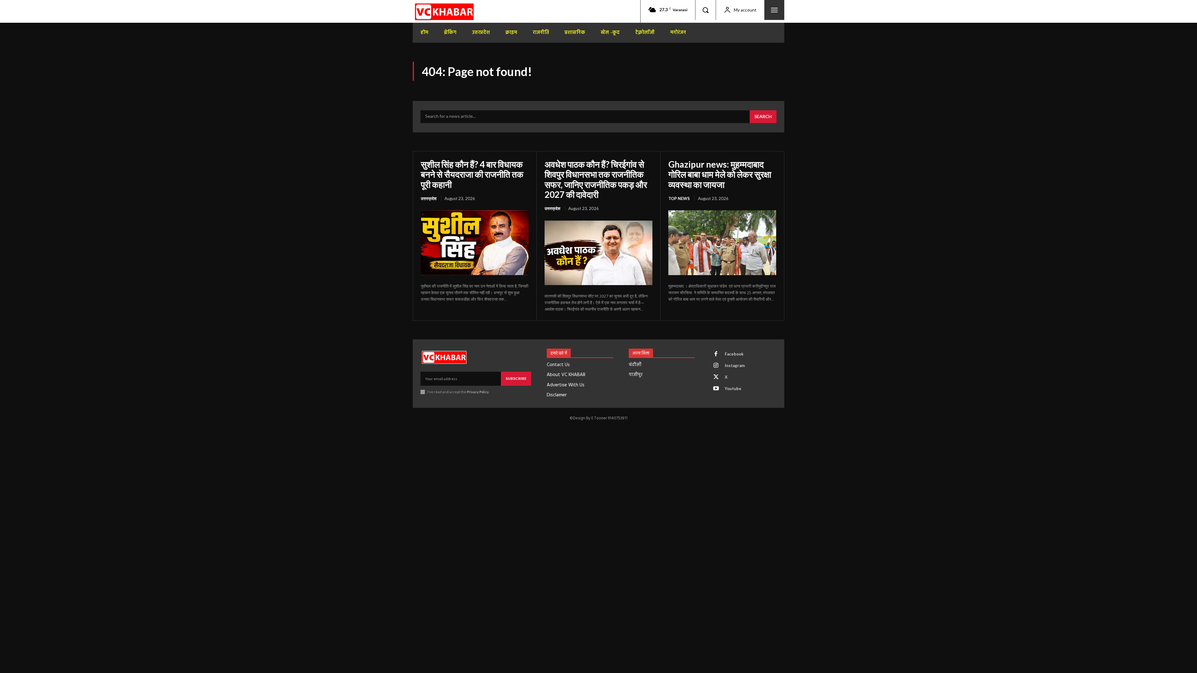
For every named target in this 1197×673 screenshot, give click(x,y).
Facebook (734, 353)
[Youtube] (716, 388)
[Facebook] (716, 354)
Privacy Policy (477, 392)
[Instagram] (716, 365)
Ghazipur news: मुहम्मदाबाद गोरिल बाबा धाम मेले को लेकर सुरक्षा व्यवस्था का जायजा (719, 174)
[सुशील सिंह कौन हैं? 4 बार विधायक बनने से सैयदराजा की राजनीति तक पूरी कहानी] (475, 242)
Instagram (735, 365)
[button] (705, 10)
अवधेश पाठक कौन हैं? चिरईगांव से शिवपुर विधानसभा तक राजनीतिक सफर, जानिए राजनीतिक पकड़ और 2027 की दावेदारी (596, 179)
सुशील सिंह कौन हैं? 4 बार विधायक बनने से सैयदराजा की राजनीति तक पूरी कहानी (472, 174)
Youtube (733, 388)
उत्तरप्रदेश (428, 198)
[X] (716, 377)
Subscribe (516, 378)
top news (679, 198)
